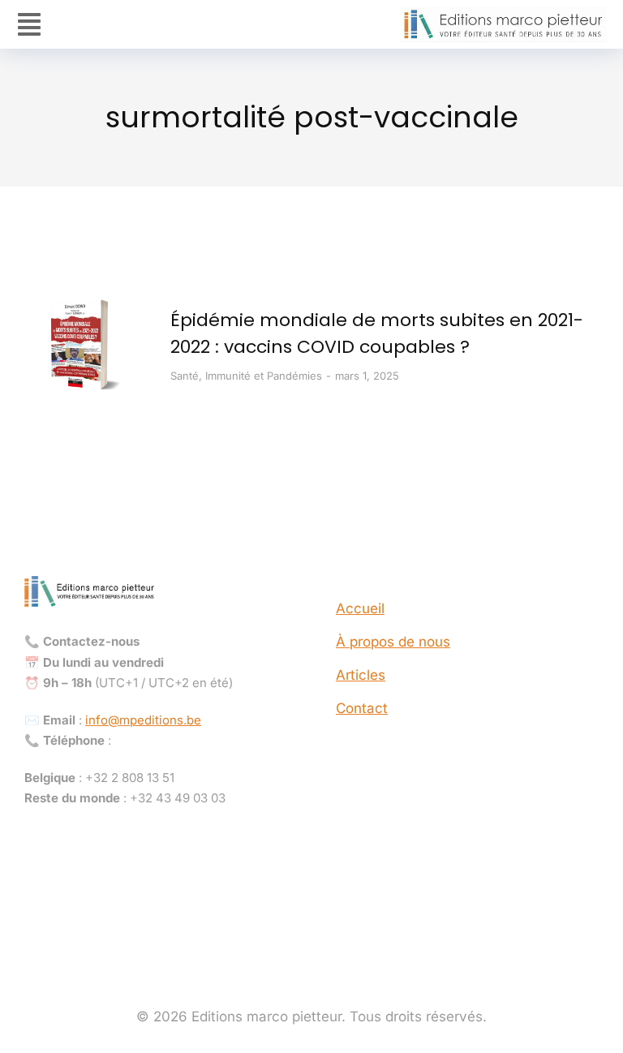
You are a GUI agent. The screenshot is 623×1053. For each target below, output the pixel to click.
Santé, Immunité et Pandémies (246, 375)
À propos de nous (393, 642)
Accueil (360, 608)
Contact (362, 708)
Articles (360, 675)
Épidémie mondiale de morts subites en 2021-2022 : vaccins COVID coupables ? (376, 333)
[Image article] (85, 345)
